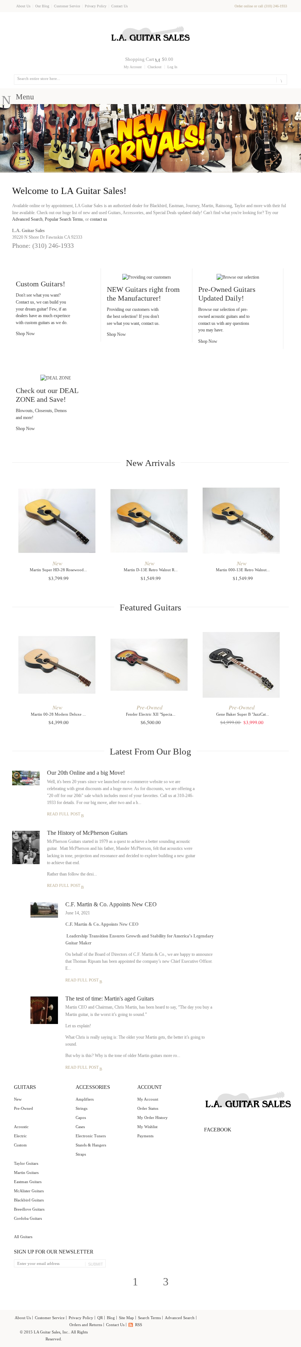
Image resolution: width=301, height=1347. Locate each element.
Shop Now (25, 333)
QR (100, 1317)
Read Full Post (63, 814)
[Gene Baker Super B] (242, 663)
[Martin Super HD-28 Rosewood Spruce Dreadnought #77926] (58, 519)
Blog (111, 1317)
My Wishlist (147, 1126)
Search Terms (149, 1317)
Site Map (126, 1317)
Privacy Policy (95, 6)
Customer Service (67, 6)
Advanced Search (27, 219)
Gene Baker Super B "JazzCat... (242, 714)
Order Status (147, 1108)
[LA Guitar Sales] (150, 22)
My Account (133, 67)
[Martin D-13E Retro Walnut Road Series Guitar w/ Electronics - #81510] (150, 519)
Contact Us (119, 6)
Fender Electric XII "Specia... (150, 714)
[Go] (280, 79)
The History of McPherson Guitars (87, 833)
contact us (98, 219)
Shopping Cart (139, 59)
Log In (172, 67)
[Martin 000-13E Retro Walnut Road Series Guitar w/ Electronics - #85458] (242, 519)
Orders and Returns (85, 1324)
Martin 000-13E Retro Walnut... (243, 570)
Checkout (155, 67)
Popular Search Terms (64, 219)
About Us (23, 6)
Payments (145, 1136)
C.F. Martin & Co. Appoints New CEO (111, 904)
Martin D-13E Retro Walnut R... (151, 570)
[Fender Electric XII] (150, 663)
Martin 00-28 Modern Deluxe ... (58, 714)
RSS (138, 1324)
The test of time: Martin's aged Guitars (109, 998)
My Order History (152, 1117)
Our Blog (42, 6)
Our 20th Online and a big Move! (86, 773)
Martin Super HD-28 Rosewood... (58, 570)
